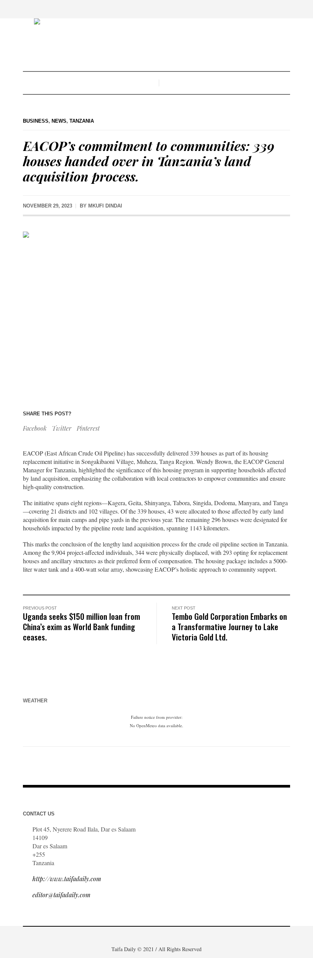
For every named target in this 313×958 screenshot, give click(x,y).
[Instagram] (161, 936)
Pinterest (88, 428)
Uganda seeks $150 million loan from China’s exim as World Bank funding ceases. (81, 626)
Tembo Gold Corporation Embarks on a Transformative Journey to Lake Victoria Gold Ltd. (229, 626)
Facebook (35, 428)
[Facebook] (138, 936)
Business (35, 121)
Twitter (61, 428)
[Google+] (150, 936)
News (59, 121)
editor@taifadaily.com (61, 895)
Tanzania (81, 121)
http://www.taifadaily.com (66, 879)
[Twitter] (172, 936)
